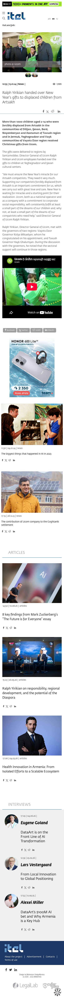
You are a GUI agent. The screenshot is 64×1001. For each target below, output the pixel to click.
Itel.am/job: (8, 25)
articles (16, 553)
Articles (23, 606)
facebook (10, 330)
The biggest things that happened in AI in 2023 (26, 454)
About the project (14, 957)
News (21, 84)
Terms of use (11, 960)
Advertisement (34, 957)
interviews (19, 804)
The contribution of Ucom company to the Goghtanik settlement (30, 523)
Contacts (50, 957)
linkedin (50, 330)
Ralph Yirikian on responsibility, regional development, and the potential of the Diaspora (31, 693)
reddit (38, 330)
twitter (24, 330)
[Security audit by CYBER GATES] (51, 986)
